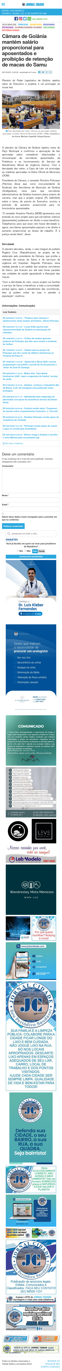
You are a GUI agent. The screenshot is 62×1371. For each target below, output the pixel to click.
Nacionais (49, 27)
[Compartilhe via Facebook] (39, 72)
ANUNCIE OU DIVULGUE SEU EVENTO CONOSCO (50, 1363)
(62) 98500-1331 (40, 19)
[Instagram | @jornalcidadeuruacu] (20, 19)
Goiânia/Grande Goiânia (28, 27)
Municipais (36, 24)
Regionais (49, 24)
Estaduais (7, 27)
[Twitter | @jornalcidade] (25, 19)
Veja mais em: (9, 24)
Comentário (7, 465)
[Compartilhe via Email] (50, 72)
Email (5, 504)
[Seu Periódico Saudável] (33, 4)
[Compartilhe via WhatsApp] (47, 72)
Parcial (41, 551)
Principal (23, 24)
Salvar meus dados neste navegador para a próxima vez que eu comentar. (29, 518)
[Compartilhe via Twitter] (43, 72)
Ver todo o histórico (14, 443)
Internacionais (10, 30)
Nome (5, 495)
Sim (21, 550)
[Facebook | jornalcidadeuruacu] (16, 19)
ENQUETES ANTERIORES (32, 556)
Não (29, 550)
